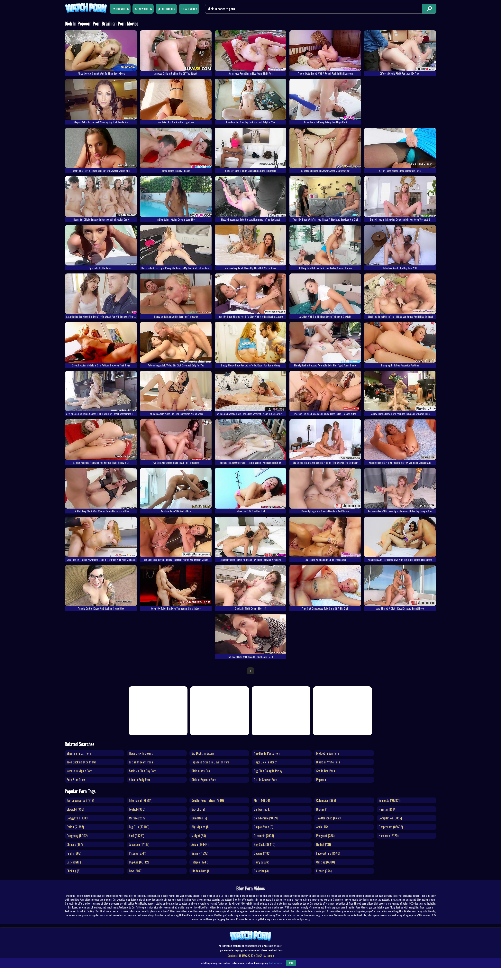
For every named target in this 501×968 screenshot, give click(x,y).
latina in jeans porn (141, 762)
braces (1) (322, 809)
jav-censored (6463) (328, 818)
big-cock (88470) (264, 844)
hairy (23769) (262, 862)
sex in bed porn (325, 771)
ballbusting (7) (262, 809)
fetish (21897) (75, 827)
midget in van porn (327, 753)
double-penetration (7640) (207, 800)
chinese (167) (75, 844)
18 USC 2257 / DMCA (250, 955)
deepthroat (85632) (391, 827)
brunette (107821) (389, 800)
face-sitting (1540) (328, 853)
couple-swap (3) (263, 827)
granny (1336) (199, 853)
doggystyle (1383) (77, 818)
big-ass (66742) (139, 862)
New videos (145, 9)
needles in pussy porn (267, 753)
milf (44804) (262, 800)
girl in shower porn (265, 779)
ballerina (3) (261, 871)
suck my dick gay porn (142, 771)
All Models (168, 9)
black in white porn (328, 762)
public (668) (74, 853)
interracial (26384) (140, 800)
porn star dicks (76, 779)
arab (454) (322, 827)
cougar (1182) (262, 853)
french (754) (324, 871)
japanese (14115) (139, 844)
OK (291, 963)
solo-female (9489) (266, 818)
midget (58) (198, 835)
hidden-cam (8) (200, 871)
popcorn (321, 779)
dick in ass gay (200, 771)
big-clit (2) (198, 809)
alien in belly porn (139, 779)
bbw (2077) (135, 871)
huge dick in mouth (265, 762)
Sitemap (269, 955)
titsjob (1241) (199, 862)
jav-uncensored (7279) (80, 800)
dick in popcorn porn (203, 779)
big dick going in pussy (268, 771)
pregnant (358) (325, 835)
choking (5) (73, 871)
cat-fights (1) (75, 862)
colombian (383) (326, 800)
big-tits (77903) (139, 827)
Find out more (275, 963)
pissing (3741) (137, 853)
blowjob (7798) (75, 809)
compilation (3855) (390, 818)
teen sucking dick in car (81, 762)
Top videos (122, 9)
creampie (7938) (264, 835)
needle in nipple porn (79, 771)
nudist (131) (323, 844)
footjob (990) (137, 809)
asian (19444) (199, 844)
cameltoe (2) (199, 818)
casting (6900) (325, 862)
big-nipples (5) (200, 827)
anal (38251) (136, 835)
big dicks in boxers (202, 753)
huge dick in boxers (141, 753)
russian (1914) (387, 809)
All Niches (191, 9)
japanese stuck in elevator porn (210, 762)
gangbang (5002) (77, 835)
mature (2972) (137, 818)
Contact (232, 955)
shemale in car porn (79, 753)
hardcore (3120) (388, 835)
